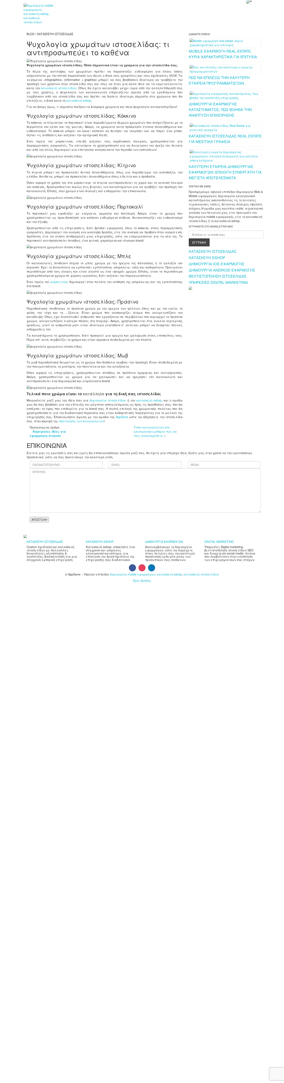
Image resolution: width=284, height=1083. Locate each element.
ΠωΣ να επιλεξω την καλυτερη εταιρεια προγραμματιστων (219, 80)
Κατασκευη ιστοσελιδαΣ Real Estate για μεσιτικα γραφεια (225, 138)
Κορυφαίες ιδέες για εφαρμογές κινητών (48, 433)
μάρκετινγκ (58, 282)
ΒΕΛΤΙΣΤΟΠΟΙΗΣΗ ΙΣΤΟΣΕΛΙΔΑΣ (217, 276)
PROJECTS (100, 9)
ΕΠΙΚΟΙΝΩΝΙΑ (173, 9)
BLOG (148, 9)
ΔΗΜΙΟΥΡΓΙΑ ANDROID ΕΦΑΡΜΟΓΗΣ (222, 270)
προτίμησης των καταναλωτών (81, 421)
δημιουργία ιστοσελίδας (108, 400)
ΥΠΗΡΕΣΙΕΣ (73, 9)
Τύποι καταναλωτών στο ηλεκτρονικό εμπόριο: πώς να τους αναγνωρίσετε (155, 431)
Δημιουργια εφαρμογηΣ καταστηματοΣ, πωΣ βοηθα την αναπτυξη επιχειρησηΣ (220, 109)
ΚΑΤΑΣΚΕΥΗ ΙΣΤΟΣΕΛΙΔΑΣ (212, 251)
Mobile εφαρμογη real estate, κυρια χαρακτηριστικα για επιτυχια (223, 53)
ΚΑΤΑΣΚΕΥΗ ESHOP (207, 257)
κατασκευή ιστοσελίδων (201, 574)
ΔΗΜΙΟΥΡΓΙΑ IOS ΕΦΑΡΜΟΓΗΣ (216, 263)
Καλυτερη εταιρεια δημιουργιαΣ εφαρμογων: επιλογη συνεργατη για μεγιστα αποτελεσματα (225, 172)
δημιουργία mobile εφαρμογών (132, 574)
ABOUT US (127, 9)
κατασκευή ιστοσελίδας (59, 88)
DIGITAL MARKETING (219, 542)
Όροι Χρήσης (142, 580)
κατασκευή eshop (78, 100)
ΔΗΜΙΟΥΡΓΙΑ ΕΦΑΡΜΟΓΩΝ (164, 542)
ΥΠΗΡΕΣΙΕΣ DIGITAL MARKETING (218, 282)
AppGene (122, 417)
